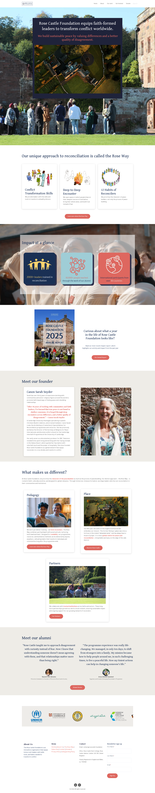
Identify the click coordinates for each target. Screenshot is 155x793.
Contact (62, 749)
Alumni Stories (77, 687)
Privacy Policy (56, 752)
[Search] (149, 4)
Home (95, 3)
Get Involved (119, 3)
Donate (128, 3)
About (102, 3)
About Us (60, 747)
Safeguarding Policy (68, 752)
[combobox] (139, 4)
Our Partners (56, 616)
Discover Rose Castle (93, 548)
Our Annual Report (100, 357)
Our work (110, 3)
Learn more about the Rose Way (77, 216)
